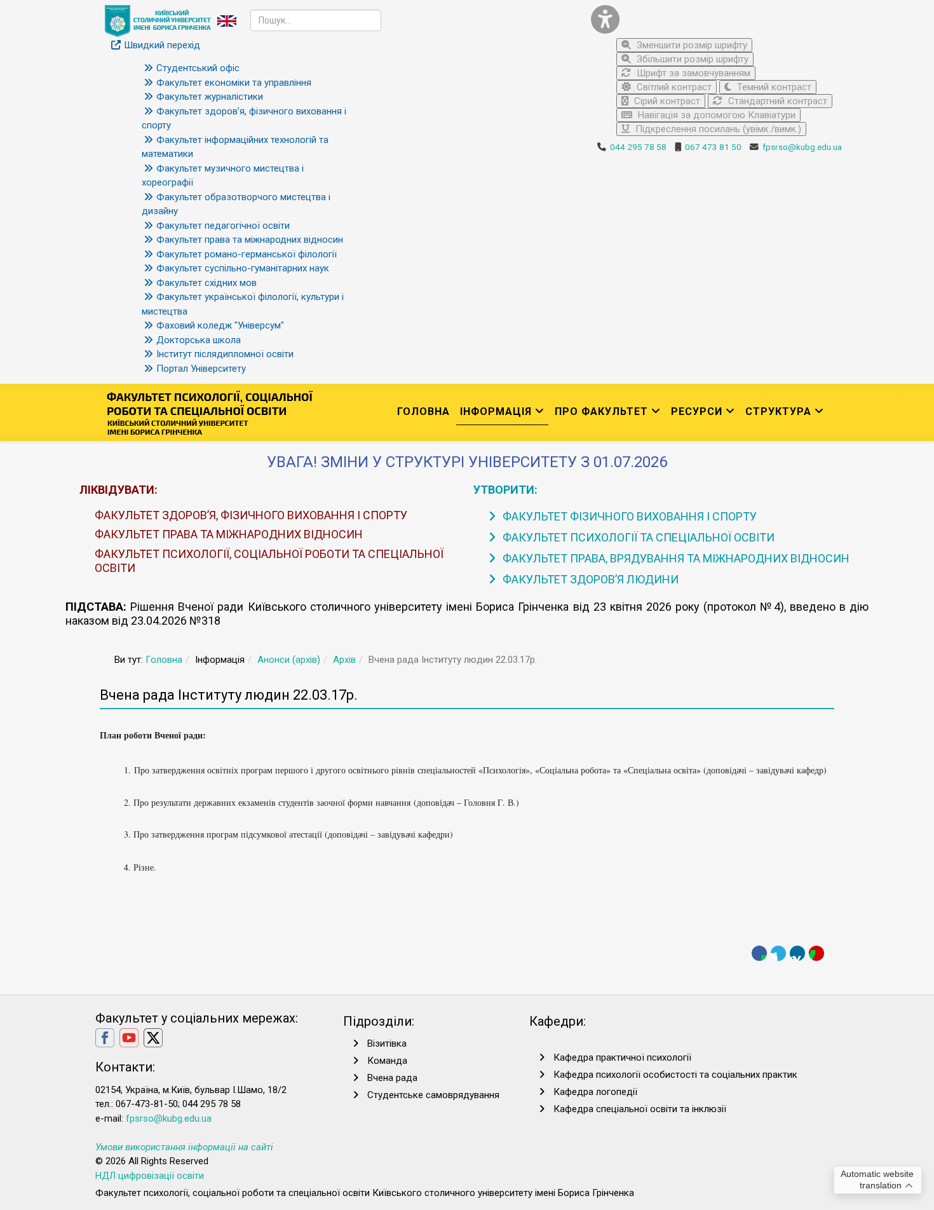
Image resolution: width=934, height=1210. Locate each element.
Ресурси (696, 411)
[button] (711, 19)
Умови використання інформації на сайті (184, 1147)
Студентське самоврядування (433, 1095)
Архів (344, 659)
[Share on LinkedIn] (797, 953)
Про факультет (601, 411)
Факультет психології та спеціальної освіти (637, 537)
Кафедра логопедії (595, 1092)
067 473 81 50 (713, 147)
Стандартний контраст (776, 101)
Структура (778, 411)
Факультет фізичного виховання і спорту (628, 516)
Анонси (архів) (288, 659)
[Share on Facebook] (759, 953)
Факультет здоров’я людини (589, 579)
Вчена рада (392, 1078)
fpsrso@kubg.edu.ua (802, 147)
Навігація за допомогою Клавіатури (715, 115)
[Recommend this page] (816, 953)
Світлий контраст (673, 87)
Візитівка (387, 1043)
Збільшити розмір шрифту (691, 59)
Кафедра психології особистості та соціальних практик (675, 1074)
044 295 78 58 (638, 147)
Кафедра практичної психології (622, 1057)
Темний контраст (772, 87)
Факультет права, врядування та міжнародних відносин (674, 558)
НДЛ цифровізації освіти (149, 1175)
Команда (387, 1060)
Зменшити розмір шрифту (690, 45)
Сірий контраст (666, 101)
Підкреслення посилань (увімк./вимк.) (717, 129)
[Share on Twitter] (778, 953)
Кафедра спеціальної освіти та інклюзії (639, 1109)
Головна (423, 411)
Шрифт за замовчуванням (692, 73)
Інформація (496, 411)
